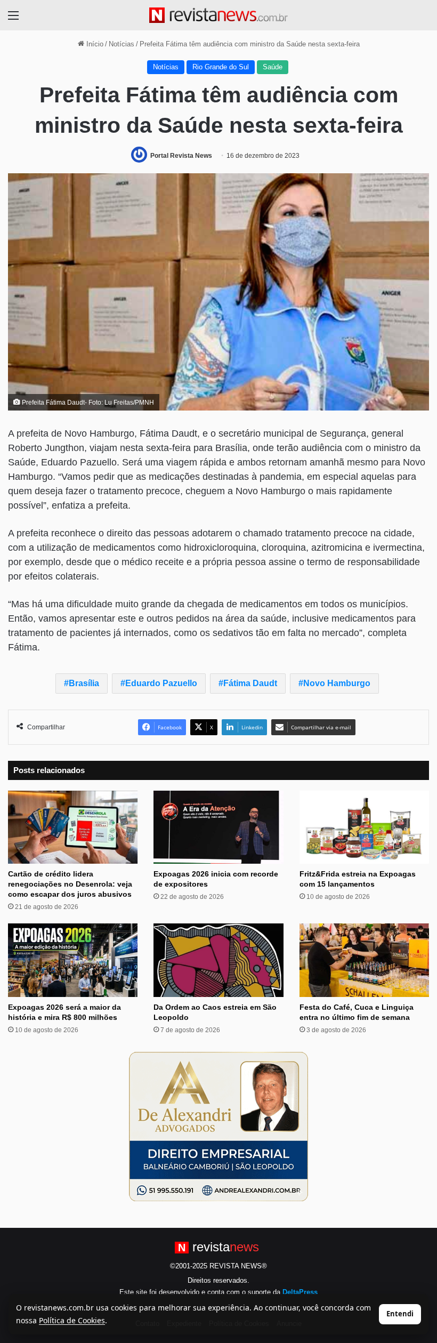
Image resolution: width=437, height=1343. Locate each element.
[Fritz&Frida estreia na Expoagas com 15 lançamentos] (364, 827)
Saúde (272, 67)
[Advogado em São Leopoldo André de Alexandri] (218, 1126)
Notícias (121, 44)
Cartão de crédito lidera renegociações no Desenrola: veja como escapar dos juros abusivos (70, 884)
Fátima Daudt (250, 683)
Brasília (84, 683)
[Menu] (13, 19)
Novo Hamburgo (336, 683)
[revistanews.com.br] (218, 15)
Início (93, 44)
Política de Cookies (72, 1320)
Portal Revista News (181, 155)
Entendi (400, 1313)
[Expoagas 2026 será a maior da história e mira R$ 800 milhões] (72, 959)
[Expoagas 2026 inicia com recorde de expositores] (218, 827)
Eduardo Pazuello (161, 683)
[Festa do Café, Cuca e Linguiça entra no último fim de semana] (364, 959)
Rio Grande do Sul (220, 67)
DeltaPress (300, 1292)
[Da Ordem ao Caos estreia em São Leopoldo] (218, 959)
